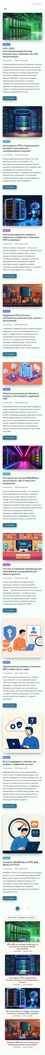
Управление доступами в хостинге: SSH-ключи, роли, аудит (22, 667)
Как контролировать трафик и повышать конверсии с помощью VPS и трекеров (21, 237)
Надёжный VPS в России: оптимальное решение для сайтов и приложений (22, 318)
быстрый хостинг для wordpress (16, 516)
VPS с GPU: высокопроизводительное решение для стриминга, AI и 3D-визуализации (21, 52)
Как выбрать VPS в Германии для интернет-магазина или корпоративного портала (21, 148)
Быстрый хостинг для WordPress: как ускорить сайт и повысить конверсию (21, 481)
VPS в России (18, 342)
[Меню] (5, 8)
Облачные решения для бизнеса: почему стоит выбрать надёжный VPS (21, 396)
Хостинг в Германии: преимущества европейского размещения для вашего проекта (22, 571)
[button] (27, 908)
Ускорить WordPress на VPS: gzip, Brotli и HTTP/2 (21, 863)
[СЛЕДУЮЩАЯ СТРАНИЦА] (27, 908)
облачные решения (18, 415)
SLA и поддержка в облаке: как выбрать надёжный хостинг (19, 763)
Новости (6, 44)
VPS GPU (14, 78)
